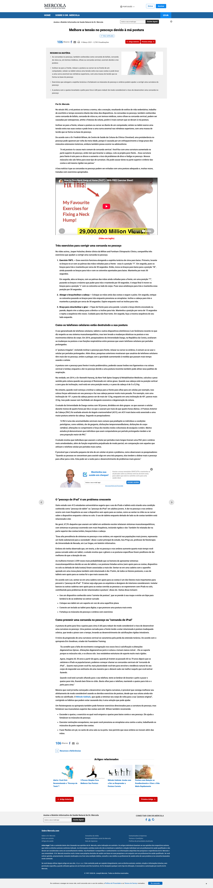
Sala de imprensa (91, 841)
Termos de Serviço (131, 883)
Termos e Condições (136, 838)
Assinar (161, 6)
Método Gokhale (83, 697)
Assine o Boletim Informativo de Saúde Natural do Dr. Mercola (78, 22)
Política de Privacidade (113, 883)
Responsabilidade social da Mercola (98, 838)
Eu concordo (155, 883)
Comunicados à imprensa (138, 836)
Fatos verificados (108, 36)
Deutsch (124, 11)
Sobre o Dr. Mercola (67, 15)
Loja (166, 15)
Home (47, 15)
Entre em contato (48, 838)
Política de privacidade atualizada (141, 841)
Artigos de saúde (47, 841)
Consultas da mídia (92, 836)
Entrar (150, 6)
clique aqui (80, 863)
